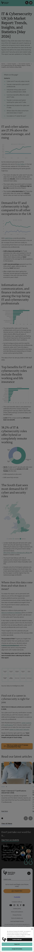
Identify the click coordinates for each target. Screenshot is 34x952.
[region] (17, 939)
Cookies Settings (17, 939)
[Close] (32, 929)
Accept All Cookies (17, 948)
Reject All (17, 944)
